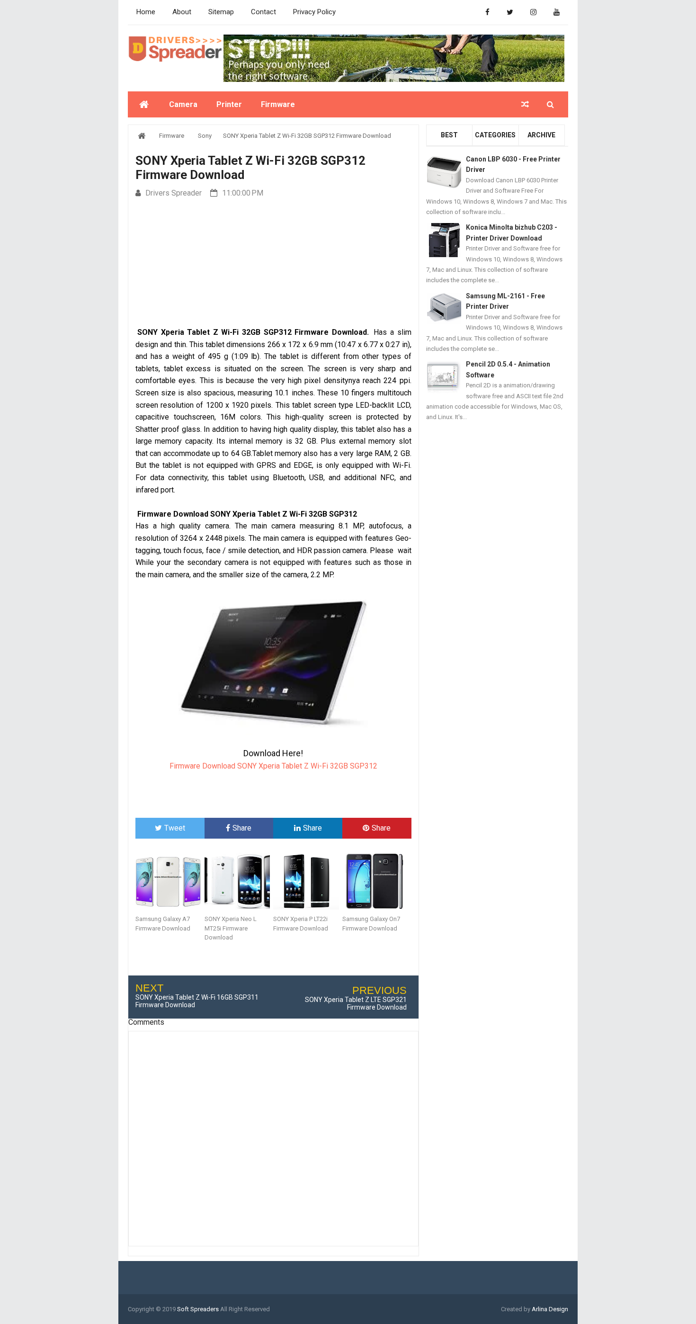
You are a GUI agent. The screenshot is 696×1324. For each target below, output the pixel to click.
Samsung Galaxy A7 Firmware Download (162, 923)
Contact (263, 12)
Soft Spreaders (198, 1309)
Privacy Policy (314, 12)
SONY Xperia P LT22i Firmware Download (300, 923)
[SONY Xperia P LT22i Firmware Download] (307, 881)
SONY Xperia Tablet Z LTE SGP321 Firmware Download (356, 1003)
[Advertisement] (273, 263)
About (181, 12)
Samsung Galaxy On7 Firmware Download (371, 923)
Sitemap (221, 12)
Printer (229, 104)
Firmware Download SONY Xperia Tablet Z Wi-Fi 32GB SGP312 (273, 765)
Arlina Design (550, 1309)
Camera (183, 104)
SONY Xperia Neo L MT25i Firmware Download (231, 928)
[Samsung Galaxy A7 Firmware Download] (170, 881)
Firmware (278, 104)
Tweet (174, 827)
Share (241, 827)
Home (145, 12)
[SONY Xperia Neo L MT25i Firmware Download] (239, 881)
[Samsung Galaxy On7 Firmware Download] (376, 881)
